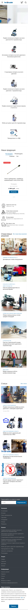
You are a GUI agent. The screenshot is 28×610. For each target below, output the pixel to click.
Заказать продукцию (14, 20)
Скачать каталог (5, 571)
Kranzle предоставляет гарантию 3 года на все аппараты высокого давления (13, 481)
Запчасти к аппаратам (7, 551)
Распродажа (4, 553)
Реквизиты (3, 524)
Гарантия (3, 561)
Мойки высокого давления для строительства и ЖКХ (12, 433)
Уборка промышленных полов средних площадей (11, 315)
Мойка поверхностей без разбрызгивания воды (10, 372)
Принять (13, 606)
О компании (4, 510)
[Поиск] (25, 2)
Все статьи (24, 383)
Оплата (3, 565)
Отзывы (3, 521)
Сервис (3, 559)
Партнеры (3, 517)
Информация (5, 569)
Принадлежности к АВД (7, 548)
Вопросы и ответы (5, 580)
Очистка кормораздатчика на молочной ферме (11, 288)
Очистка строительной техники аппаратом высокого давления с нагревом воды (12, 344)
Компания (4, 508)
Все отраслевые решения (20, 234)
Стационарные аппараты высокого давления (12, 537)
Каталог (3, 527)
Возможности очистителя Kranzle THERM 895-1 (12, 457)
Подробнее (14, 17)
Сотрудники (4, 519)
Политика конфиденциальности (9, 582)
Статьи (3, 576)
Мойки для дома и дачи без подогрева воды (12, 546)
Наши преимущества (6, 515)
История (3, 513)
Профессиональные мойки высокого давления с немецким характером (13, 407)
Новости (3, 574)
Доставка (3, 563)
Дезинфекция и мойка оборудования (13, 259)
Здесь (22, 597)
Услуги (3, 556)
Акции (2, 578)
